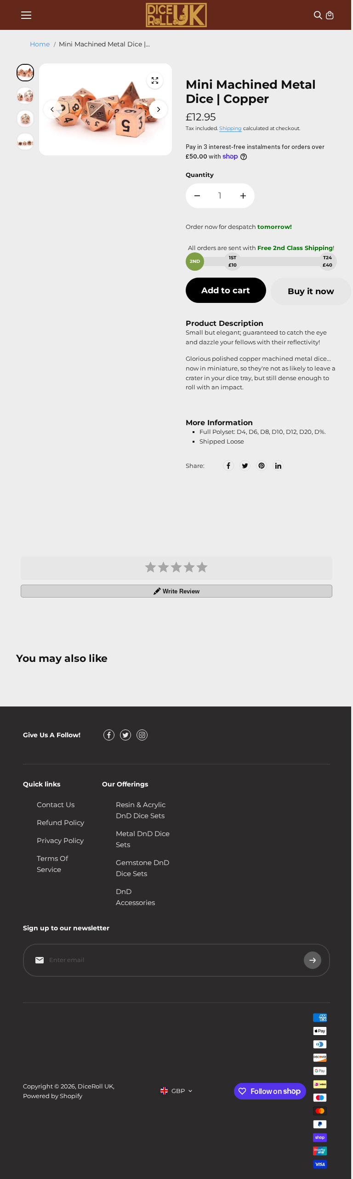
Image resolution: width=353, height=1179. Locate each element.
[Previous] (53, 109)
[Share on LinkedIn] (278, 465)
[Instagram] (142, 734)
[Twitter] (245, 465)
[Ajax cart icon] (329, 15)
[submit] (312, 960)
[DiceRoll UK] (176, 15)
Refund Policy (60, 822)
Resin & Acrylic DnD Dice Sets (140, 810)
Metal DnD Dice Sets (143, 839)
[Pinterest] (261, 465)
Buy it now (311, 291)
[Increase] (243, 195)
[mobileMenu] (26, 15)
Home (40, 44)
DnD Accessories (135, 897)
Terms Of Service (52, 864)
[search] (318, 15)
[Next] (158, 109)
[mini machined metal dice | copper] (155, 80)
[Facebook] (228, 465)
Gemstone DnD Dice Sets (142, 868)
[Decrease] (197, 195)
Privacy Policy (60, 840)
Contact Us (55, 804)
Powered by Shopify (52, 1095)
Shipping (230, 128)
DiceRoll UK (95, 1086)
